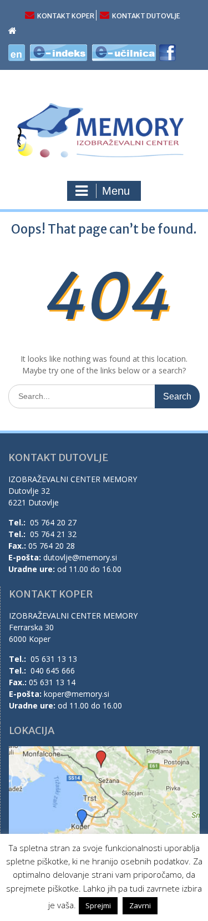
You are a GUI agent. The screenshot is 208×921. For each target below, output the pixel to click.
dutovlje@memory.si (80, 557)
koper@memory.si (76, 694)
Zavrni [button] (140, 905)
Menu (116, 191)
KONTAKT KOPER (65, 16)
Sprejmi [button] (98, 905)
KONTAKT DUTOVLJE (146, 16)
